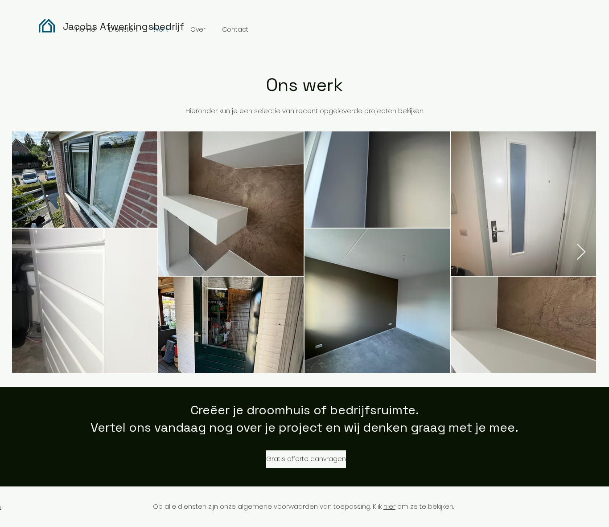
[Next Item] (581, 252)
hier (389, 506)
